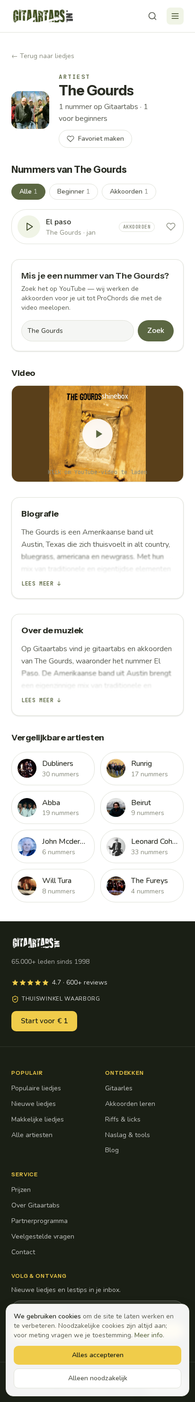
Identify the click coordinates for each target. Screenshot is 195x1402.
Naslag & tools (127, 1134)
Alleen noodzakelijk (97, 1378)
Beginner (73, 191)
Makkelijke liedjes (37, 1119)
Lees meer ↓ (41, 583)
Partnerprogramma (39, 1220)
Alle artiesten (32, 1134)
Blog (112, 1150)
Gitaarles (119, 1088)
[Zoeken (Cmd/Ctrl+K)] (152, 16)
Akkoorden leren (130, 1103)
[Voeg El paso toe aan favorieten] (170, 226)
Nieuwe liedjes (33, 1103)
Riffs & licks (123, 1119)
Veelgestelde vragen (42, 1236)
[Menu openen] (175, 16)
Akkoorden (129, 191)
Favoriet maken (101, 138)
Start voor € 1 (44, 1021)
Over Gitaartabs (35, 1205)
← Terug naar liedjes (42, 55)
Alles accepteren (98, 1355)
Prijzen (21, 1189)
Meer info (148, 1335)
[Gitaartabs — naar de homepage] (43, 16)
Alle (28, 191)
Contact (23, 1252)
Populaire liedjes (36, 1088)
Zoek (155, 330)
